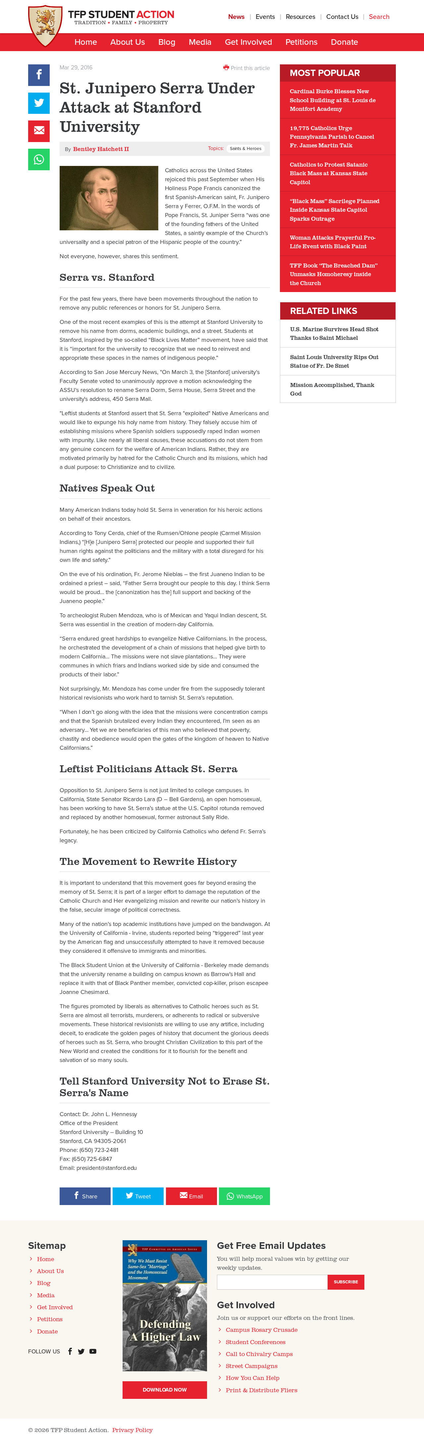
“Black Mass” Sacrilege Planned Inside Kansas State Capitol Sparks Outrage (335, 209)
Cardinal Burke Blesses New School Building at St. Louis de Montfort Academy (333, 100)
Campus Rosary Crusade (261, 1329)
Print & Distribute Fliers (261, 1390)
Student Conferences (256, 1342)
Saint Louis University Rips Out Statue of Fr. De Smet (334, 361)
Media (200, 42)
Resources (300, 17)
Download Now (165, 1390)
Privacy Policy (132, 1430)
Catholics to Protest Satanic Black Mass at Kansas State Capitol (329, 173)
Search (380, 17)
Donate (344, 42)
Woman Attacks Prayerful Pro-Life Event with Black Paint (333, 241)
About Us (127, 42)
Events (265, 17)
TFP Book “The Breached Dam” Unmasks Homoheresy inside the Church (334, 274)
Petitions (302, 42)
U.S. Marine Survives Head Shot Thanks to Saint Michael (334, 333)
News (236, 17)
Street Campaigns (252, 1366)
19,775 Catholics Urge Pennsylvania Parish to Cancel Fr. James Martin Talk (332, 136)
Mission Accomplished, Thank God (332, 389)
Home (86, 42)
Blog (167, 42)
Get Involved (248, 42)
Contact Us (342, 17)
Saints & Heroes (245, 148)
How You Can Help (253, 1378)
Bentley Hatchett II (101, 149)
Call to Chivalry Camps (259, 1354)
